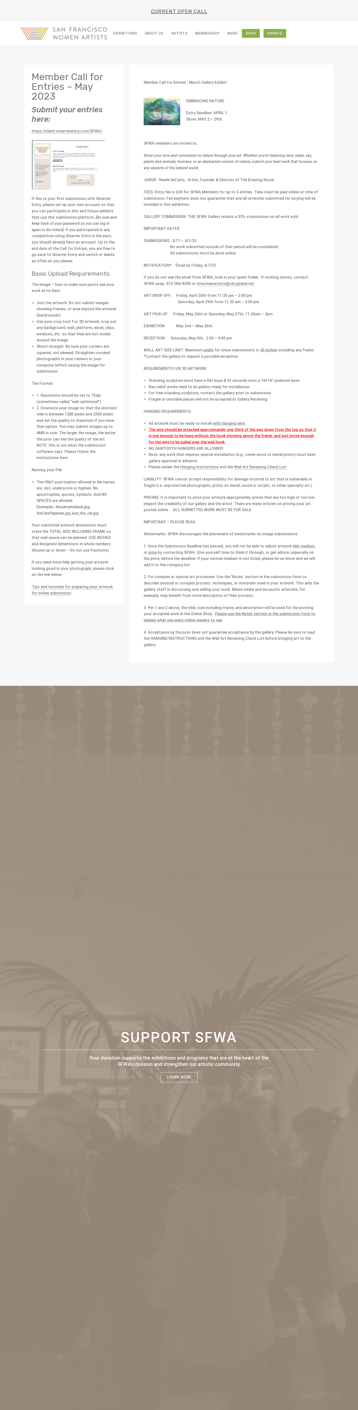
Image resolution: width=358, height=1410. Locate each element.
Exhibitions (125, 33)
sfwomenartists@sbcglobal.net (225, 283)
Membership (207, 33)
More (232, 33)
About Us (154, 33)
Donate (274, 33)
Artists (179, 33)
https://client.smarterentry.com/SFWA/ (67, 131)
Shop (251, 33)
